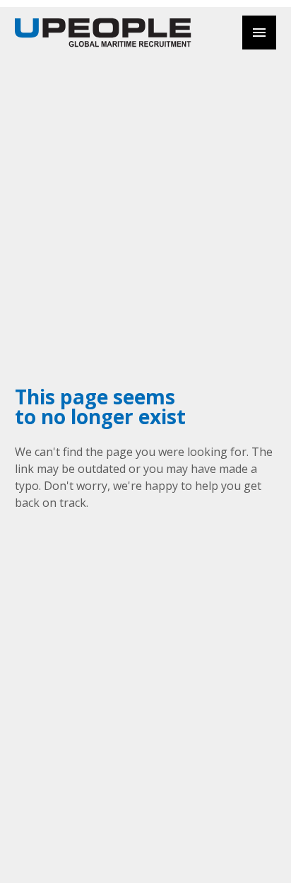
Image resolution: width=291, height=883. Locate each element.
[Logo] (103, 32)
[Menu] (259, 32)
